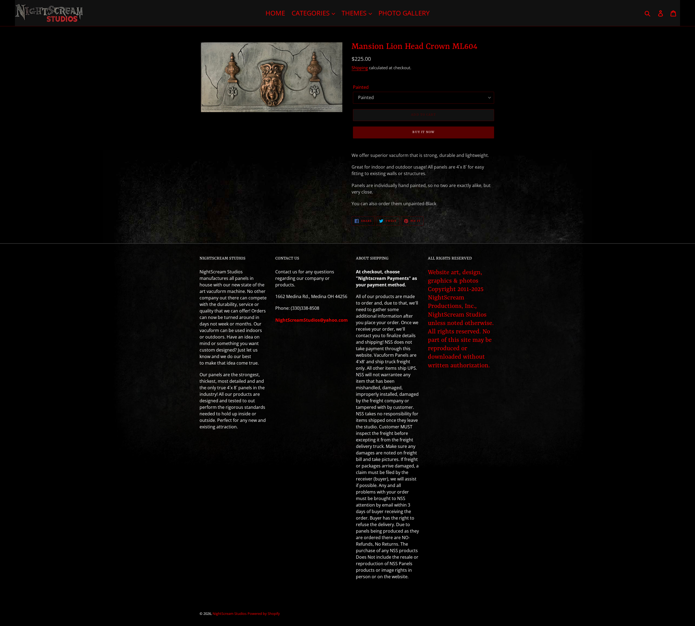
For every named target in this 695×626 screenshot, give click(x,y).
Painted (361, 87)
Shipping (360, 67)
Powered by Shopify (264, 613)
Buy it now (423, 132)
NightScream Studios (230, 613)
